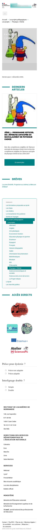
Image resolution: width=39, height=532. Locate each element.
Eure (5, 448)
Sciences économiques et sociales (17, 272)
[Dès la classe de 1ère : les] (19, 350)
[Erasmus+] (19, 340)
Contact (4, 522)
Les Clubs (9, 208)
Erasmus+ (12, 239)
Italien (11, 251)
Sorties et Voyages (12, 217)
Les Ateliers (10, 211)
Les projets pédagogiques (18, 20)
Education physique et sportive (19, 237)
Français (12, 245)
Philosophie (13, 265)
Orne (5, 455)
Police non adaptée (15, 370)
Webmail (6, 470)
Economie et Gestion (16, 234)
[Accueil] (19, 5)
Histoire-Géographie (16, 248)
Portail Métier (8, 478)
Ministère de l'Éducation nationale (15, 500)
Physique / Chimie (15, 268)
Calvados (7, 444)
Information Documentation (18, 254)
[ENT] (12, 328)
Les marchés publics (13, 284)
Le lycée (8, 282)
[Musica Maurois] (19, 310)
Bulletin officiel (8, 489)
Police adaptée (14, 373)
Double (11, 390)
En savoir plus (19, 162)
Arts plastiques (14, 231)
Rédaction (25, 524)
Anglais (11, 228)
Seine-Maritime (9, 459)
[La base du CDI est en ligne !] (26, 328)
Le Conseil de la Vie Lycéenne (15, 214)
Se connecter (7, 527)
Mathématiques (14, 257)
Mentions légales (29, 522)
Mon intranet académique (12, 481)
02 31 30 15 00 (11, 425)
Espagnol (12, 242)
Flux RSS (11, 522)
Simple (11, 387)
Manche (6, 452)
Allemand (12, 225)
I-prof (5, 474)
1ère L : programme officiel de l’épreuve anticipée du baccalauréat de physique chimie (19, 136)
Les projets (6, 22)
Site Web (6, 429)
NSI (10, 262)
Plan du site (19, 522)
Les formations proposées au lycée (17, 205)
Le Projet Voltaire (15, 279)
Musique (12, 259)
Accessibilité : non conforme (11, 524)
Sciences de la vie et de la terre (19, 276)
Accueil (4, 20)
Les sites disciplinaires (11, 485)
